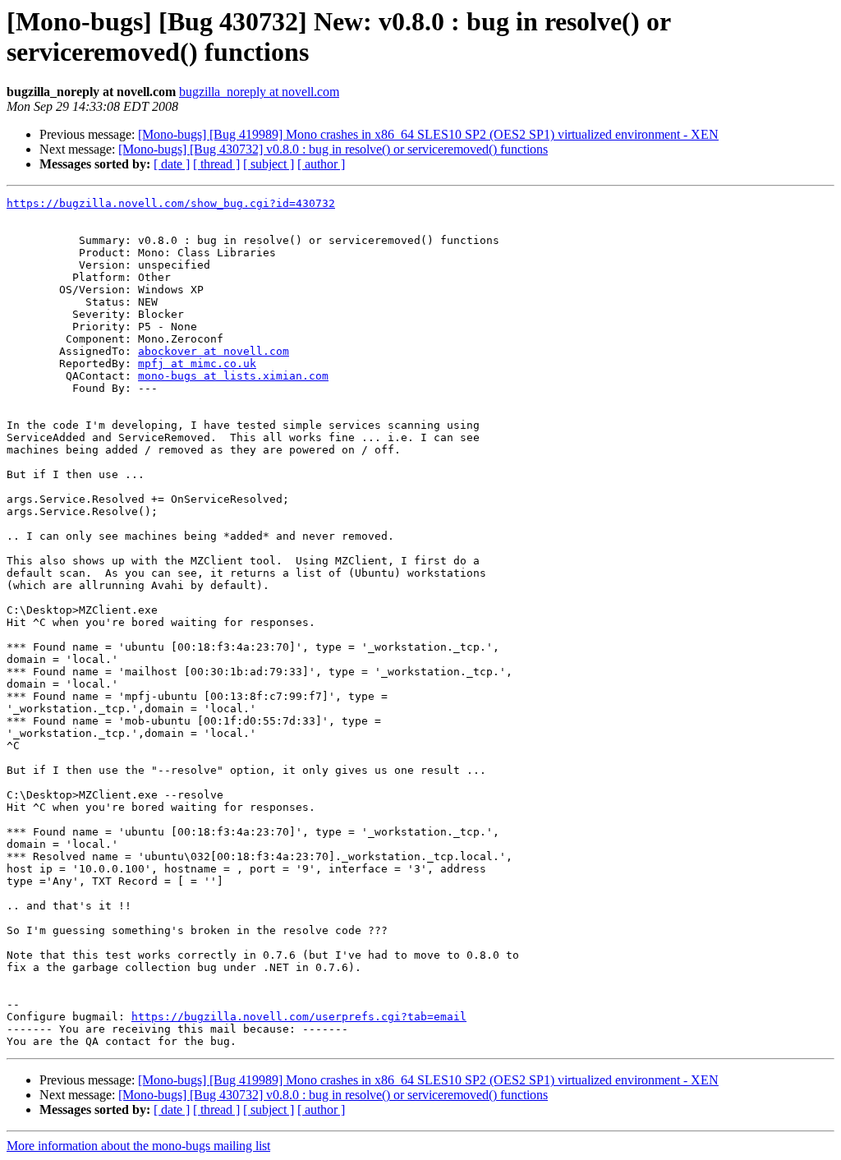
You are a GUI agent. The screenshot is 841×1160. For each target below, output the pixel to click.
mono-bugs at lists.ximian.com (233, 376)
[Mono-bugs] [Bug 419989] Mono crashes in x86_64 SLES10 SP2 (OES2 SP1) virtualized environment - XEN (428, 134)
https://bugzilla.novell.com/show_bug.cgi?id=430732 (171, 203)
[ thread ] (216, 164)
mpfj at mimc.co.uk (197, 363)
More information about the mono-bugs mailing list (138, 1146)
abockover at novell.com (213, 351)
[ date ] (172, 164)
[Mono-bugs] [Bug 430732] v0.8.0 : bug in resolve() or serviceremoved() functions (333, 149)
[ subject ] (268, 164)
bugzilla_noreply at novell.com (259, 92)
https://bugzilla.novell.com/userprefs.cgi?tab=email (298, 1016)
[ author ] (321, 164)
